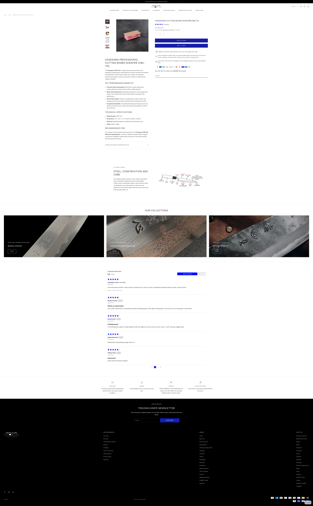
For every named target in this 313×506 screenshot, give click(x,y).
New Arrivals (145, 10)
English (294, 6)
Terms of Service (108, 451)
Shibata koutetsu (204, 477)
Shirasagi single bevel (205, 448)
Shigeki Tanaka (203, 480)
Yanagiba (299, 486)
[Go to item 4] (107, 40)
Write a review (187, 274)
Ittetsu (201, 456)
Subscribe (170, 420)
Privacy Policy (107, 456)
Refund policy (107, 454)
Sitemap (105, 460)
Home (5, 15)
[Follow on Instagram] (9, 492)
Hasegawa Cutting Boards (130, 10)
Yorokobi (202, 451)
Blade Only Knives (301, 439)
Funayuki (299, 451)
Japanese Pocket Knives (185, 10)
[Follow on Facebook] (5, 492)
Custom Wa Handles (169, 10)
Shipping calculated (168, 30)
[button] (159, 24)
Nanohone (202, 465)
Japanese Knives (114, 10)
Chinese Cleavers (301, 436)
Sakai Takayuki (203, 471)
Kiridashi (298, 460)
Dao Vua (201, 439)
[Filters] (199, 273)
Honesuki (299, 448)
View (12, 251)
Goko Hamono (203, 442)
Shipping (105, 448)
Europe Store (199, 10)
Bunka (298, 442)
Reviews (105, 439)
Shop (9, 15)
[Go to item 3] (107, 33)
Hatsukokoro (203, 445)
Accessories (156, 10)
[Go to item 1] (107, 21)
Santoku (298, 474)
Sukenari (202, 483)
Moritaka (202, 462)
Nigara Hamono (204, 468)
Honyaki (298, 456)
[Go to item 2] (107, 27)
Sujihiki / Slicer (300, 477)
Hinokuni (202, 454)
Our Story (106, 436)
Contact (105, 445)
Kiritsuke (299, 462)
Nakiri (298, 468)
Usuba (298, 480)
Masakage (202, 460)
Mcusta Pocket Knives (302, 465)
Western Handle (301, 483)
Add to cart (181, 40)
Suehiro (201, 474)
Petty (297, 471)
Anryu (201, 436)
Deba (297, 445)
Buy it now (181, 45)
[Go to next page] (161, 367)
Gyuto (298, 454)
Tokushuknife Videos (109, 442)
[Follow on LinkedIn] (13, 492)
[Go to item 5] (107, 46)
